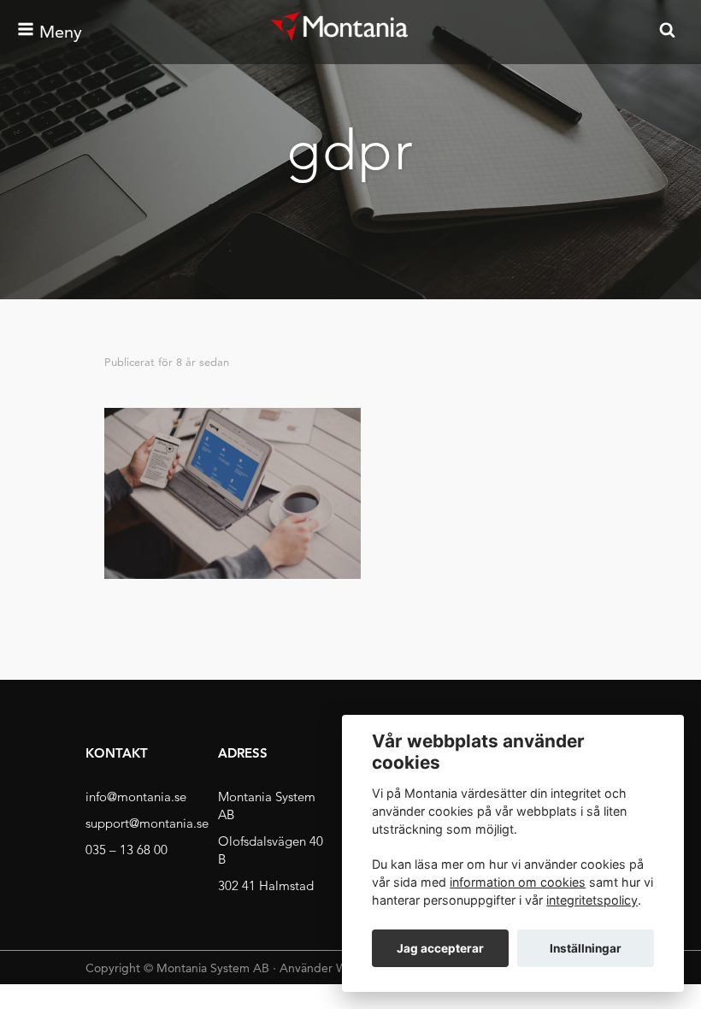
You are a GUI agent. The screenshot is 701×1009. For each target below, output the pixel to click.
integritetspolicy (592, 900)
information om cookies (518, 882)
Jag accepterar (440, 948)
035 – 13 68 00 (126, 849)
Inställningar (585, 948)
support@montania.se (147, 823)
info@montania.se (135, 796)
